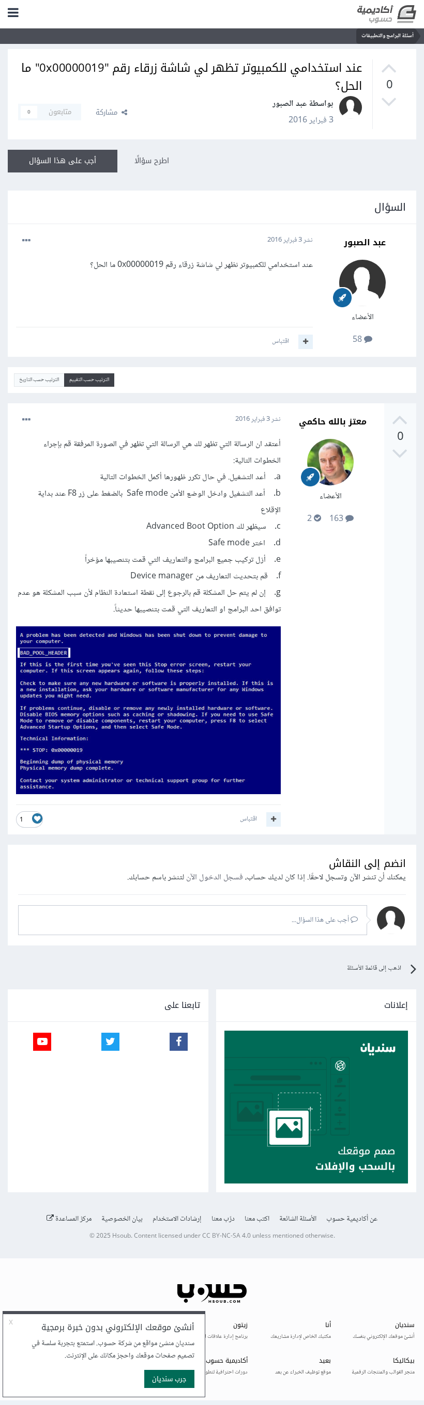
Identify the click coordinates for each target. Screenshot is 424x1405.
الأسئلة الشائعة (297, 1219)
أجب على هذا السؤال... (321, 920)
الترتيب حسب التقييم (89, 379)
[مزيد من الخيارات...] (26, 240)
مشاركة (109, 112)
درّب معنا (223, 1219)
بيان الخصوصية (122, 1219)
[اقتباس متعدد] (305, 342)
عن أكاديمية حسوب (351, 1219)
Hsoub (121, 1236)
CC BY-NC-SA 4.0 (226, 1236)
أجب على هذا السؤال (62, 161)
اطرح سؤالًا (151, 161)
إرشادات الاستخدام (177, 1219)
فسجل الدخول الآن (214, 878)
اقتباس (280, 341)
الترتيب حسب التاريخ (39, 379)
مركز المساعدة (73, 1219)
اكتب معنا (257, 1219)
